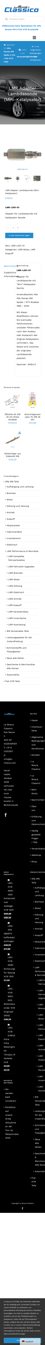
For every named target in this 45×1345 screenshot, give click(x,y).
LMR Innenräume (17, 618)
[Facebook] (6, 815)
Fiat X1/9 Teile (12, 681)
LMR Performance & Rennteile (22, 551)
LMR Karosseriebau (18, 611)
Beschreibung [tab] (9, 266)
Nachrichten (36, 800)
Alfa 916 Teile (12, 481)
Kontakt (36, 755)
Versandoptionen (36, 848)
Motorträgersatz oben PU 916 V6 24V (32, 417)
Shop (34, 861)
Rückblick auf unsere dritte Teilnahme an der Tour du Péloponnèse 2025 (9, 1122)
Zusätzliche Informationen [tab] (9, 274)
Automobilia (13, 674)
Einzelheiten (12, 405)
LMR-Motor (23, 249)
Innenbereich (14, 538)
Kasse (35, 720)
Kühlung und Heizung (18, 506)
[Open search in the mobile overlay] (24, 19)
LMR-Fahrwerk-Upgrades (21, 566)
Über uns (34, 808)
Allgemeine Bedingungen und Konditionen (36, 743)
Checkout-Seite (36, 729)
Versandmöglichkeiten (27, 57)
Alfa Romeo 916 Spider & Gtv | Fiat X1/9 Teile (9, 55)
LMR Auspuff (14, 605)
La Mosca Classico (36, 765)
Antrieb (10, 512)
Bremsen (11, 493)
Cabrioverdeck (14, 532)
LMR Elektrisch (16, 592)
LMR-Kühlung (15, 586)
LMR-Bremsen (15, 573)
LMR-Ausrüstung (16, 624)
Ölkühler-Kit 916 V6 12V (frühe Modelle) (12, 417)
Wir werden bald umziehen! (9, 1095)
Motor (10, 499)
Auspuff (11, 519)
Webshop (36, 855)
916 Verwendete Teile (18, 631)
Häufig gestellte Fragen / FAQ (36, 836)
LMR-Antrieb (15, 599)
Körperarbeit (13, 525)
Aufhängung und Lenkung (20, 486)
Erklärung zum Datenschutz (36, 820)
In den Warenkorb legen (19, 235)
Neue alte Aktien (15, 658)
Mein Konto (35, 791)
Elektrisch (12, 544)
